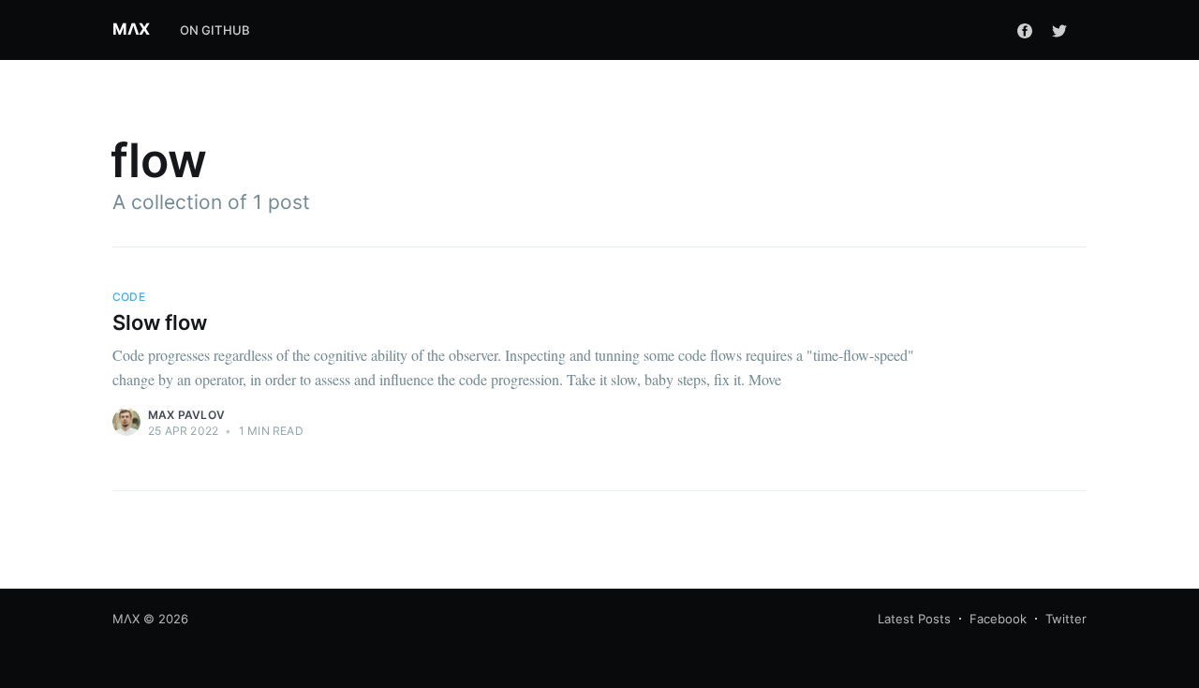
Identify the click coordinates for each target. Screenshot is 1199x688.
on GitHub (215, 29)
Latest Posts (914, 618)
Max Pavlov (186, 415)
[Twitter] (1064, 30)
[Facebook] (1025, 30)
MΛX (131, 29)
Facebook (998, 618)
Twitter (1066, 618)
